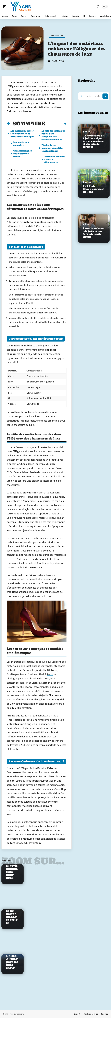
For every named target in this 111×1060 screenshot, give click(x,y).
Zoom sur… (33, 860)
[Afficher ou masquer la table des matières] (55, 124)
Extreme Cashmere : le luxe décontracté (54, 159)
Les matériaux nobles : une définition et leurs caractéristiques (22, 134)
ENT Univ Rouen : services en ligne (93, 189)
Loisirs (88, 132)
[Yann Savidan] (21, 6)
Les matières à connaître (21, 143)
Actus (88, 182)
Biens (88, 224)
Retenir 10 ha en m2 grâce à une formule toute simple (94, 232)
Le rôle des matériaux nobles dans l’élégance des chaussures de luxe (53, 135)
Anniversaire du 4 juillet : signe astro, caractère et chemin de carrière (93, 141)
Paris (50, 674)
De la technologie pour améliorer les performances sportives (12, 909)
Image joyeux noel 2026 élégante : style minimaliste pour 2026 (12, 864)
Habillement (57, 35)
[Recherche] (98, 6)
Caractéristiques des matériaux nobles (22, 153)
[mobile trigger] (5, 6)
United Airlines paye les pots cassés (12, 962)
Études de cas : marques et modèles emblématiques (52, 148)
